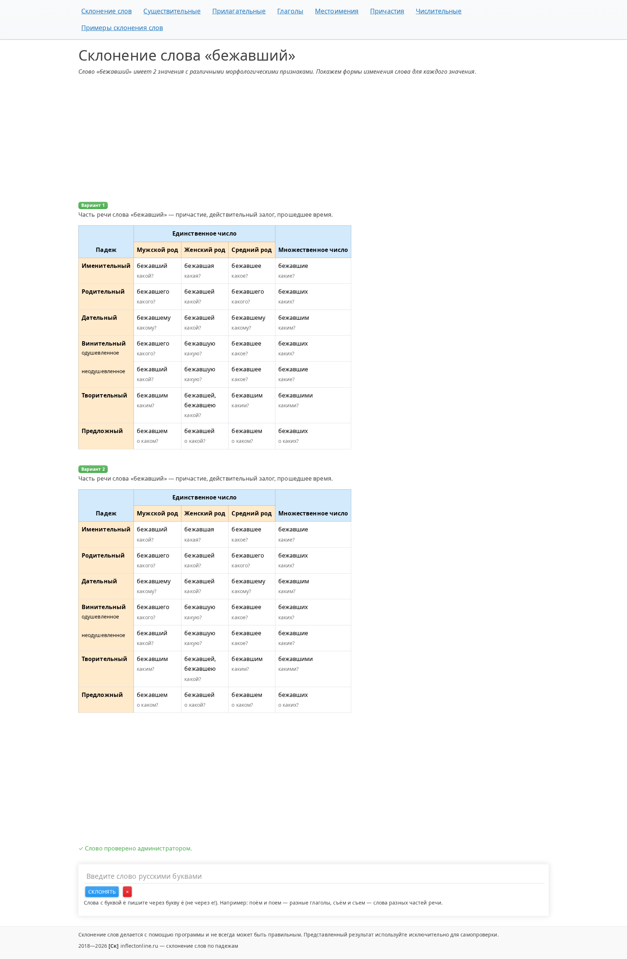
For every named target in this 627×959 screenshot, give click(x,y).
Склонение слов (106, 11)
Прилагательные (239, 11)
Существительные (172, 11)
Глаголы (290, 11)
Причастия (387, 11)
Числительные (439, 11)
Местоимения (336, 11)
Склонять (102, 891)
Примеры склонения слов (122, 27)
